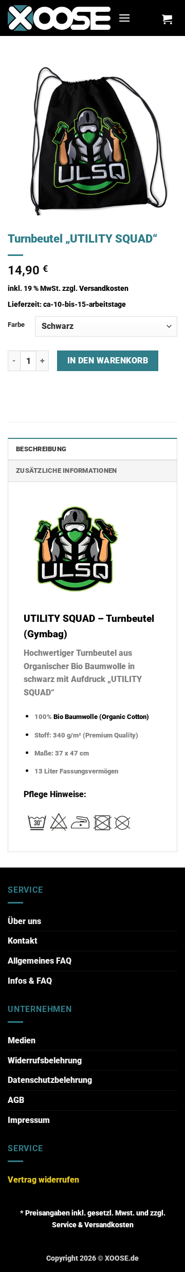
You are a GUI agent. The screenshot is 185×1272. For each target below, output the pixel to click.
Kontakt (23, 941)
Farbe (16, 324)
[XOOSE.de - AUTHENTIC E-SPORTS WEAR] (59, 17)
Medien (21, 1040)
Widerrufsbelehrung (45, 1060)
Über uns (24, 921)
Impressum (29, 1120)
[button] (124, 17)
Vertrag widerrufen (43, 1180)
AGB (16, 1100)
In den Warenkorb (107, 360)
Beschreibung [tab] (41, 449)
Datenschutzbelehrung (50, 1080)
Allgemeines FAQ (39, 961)
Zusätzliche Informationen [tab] (66, 470)
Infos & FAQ (30, 981)
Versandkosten (103, 288)
